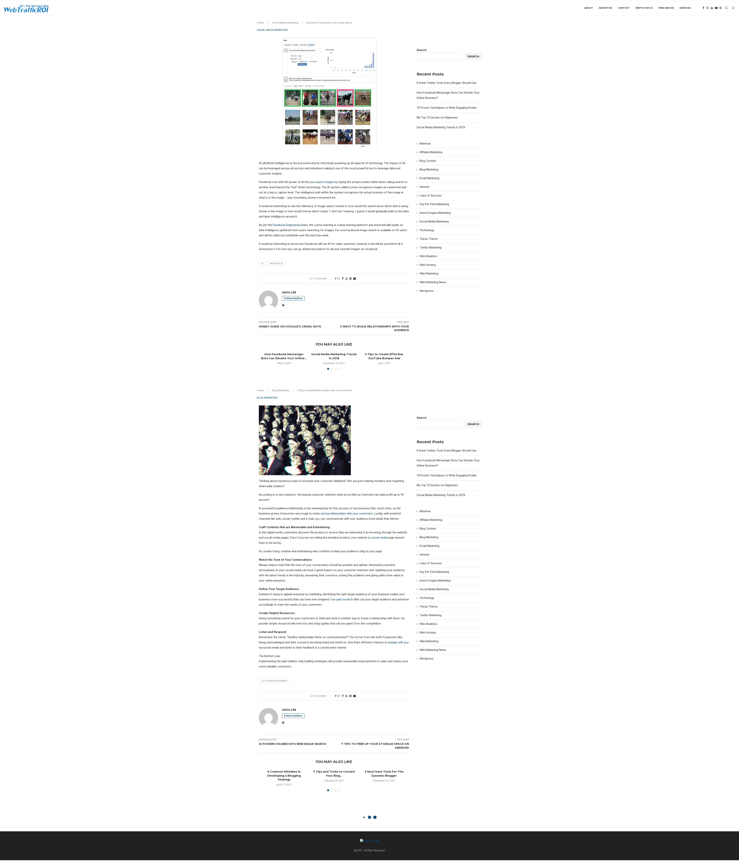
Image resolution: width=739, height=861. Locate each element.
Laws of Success (431, 195)
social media (379, 537)
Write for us (644, 8)
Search (421, 50)
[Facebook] (703, 8)
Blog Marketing (429, 169)
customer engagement (274, 681)
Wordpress (426, 291)
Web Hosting (428, 265)
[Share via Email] (354, 278)
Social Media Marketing (285, 22)
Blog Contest (428, 161)
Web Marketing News (433, 282)
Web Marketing (429, 273)
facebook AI (276, 263)
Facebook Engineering (286, 225)
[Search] (726, 8)
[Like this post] (338, 278)
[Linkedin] (712, 8)
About (588, 8)
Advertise (605, 8)
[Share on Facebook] (343, 278)
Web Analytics (428, 256)
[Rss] (721, 8)
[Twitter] (707, 8)
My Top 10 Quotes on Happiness (437, 117)
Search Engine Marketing (435, 213)
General (424, 187)
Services (685, 8)
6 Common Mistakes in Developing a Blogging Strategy (284, 775)
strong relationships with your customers (347, 513)
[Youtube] (716, 8)
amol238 (289, 292)
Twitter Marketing (430, 247)
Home (260, 22)
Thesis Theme (429, 239)
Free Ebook (666, 8)
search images (325, 182)
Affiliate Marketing (431, 152)
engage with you (398, 642)
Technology (427, 230)
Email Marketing (429, 178)
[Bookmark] (733, 8)
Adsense (425, 143)
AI (262, 263)
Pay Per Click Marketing (434, 204)
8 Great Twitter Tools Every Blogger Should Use (446, 83)
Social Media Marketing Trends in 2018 (441, 127)
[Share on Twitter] (346, 278)
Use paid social (340, 599)
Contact (624, 8)
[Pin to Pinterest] (350, 278)
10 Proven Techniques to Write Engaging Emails (447, 107)
